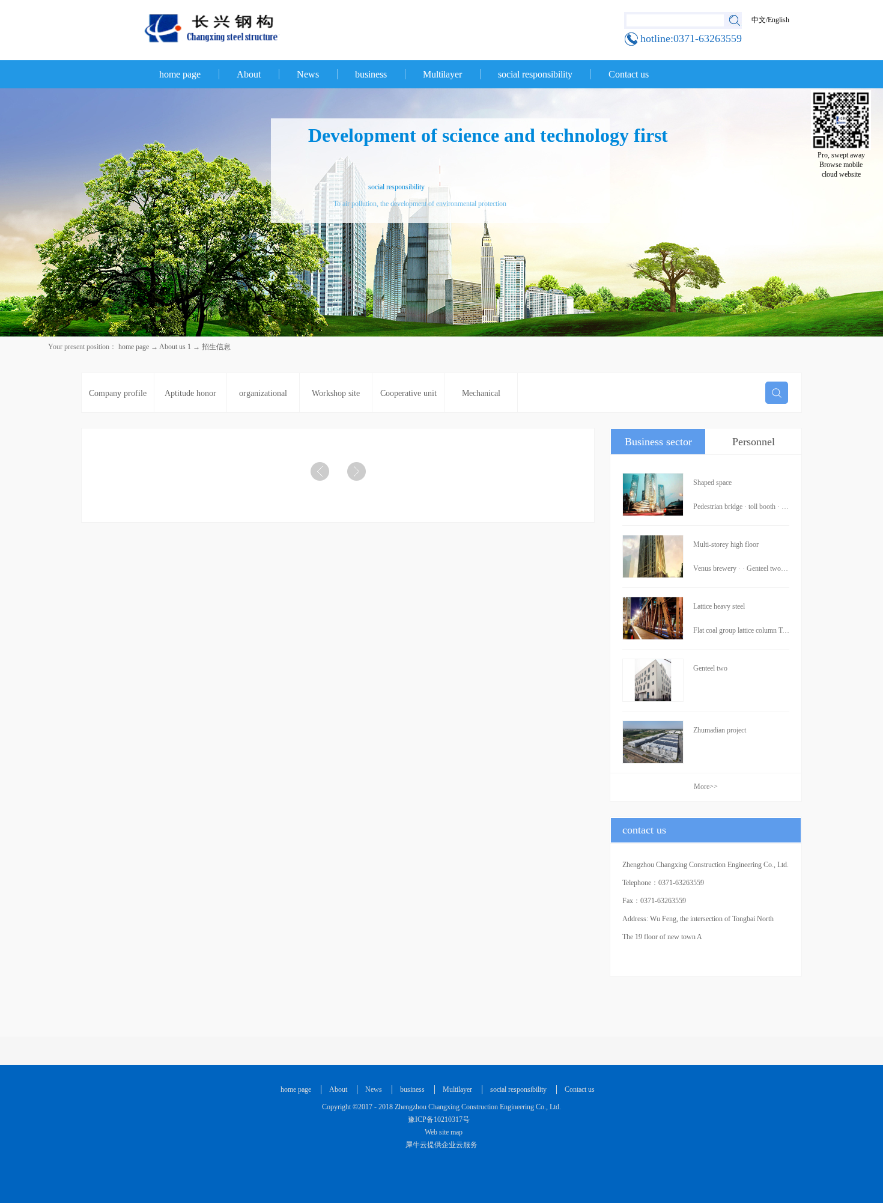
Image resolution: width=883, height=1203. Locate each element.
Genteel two (710, 668)
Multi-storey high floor (726, 544)
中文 (758, 20)
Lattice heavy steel (719, 606)
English (778, 20)
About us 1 (175, 347)
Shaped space (712, 482)
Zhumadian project (719, 730)
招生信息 (216, 347)
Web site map (442, 1132)
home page (180, 74)
